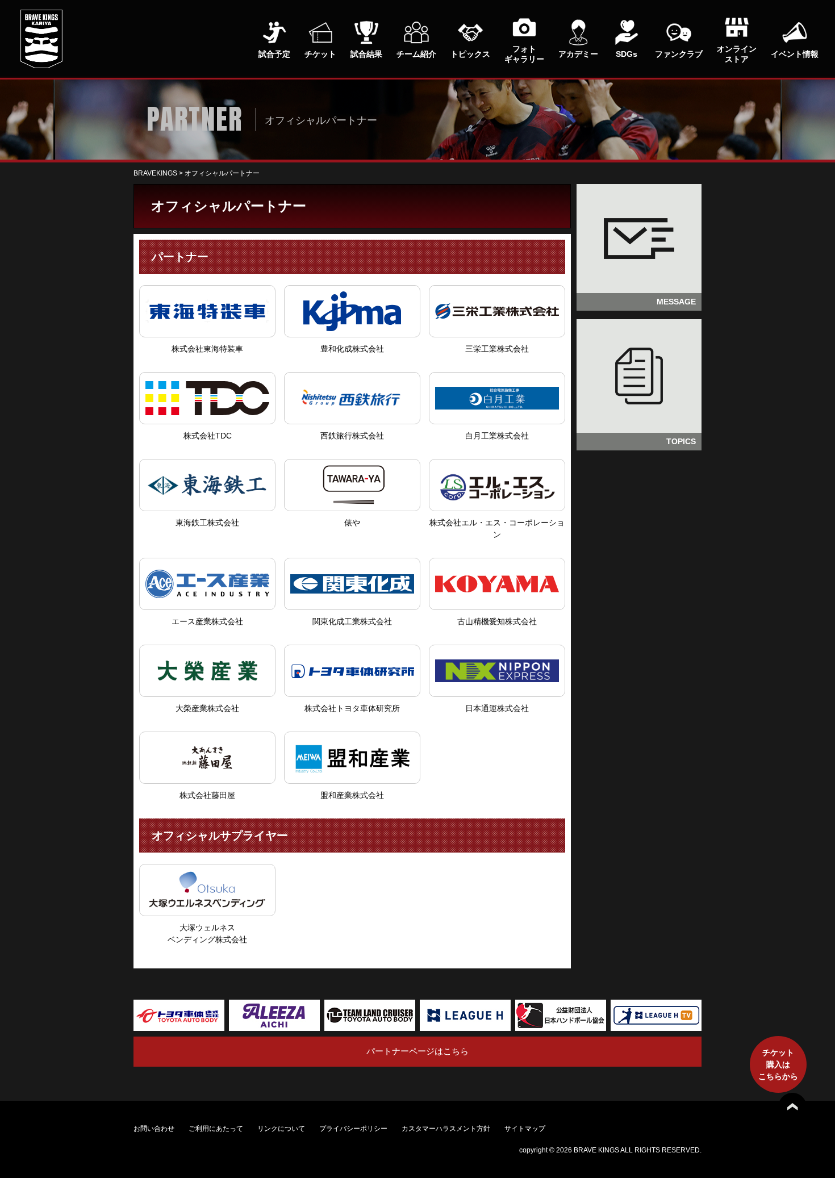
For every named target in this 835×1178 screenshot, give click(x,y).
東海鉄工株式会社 (207, 522)
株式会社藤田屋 (207, 795)
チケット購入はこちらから (778, 1064)
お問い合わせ (153, 1129)
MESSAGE (676, 301)
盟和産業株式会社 (352, 795)
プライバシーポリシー (353, 1129)
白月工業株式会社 (497, 435)
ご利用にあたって (216, 1129)
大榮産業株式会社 (207, 708)
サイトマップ (524, 1129)
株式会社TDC (207, 435)
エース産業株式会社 (207, 621)
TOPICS (681, 441)
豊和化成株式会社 (352, 348)
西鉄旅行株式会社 (352, 435)
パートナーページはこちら (417, 1051)
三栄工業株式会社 (497, 348)
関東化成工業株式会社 (352, 621)
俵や (352, 522)
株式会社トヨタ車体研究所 (352, 708)
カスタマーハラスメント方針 (446, 1129)
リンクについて (281, 1129)
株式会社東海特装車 (207, 348)
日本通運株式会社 (497, 708)
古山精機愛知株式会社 (497, 621)
